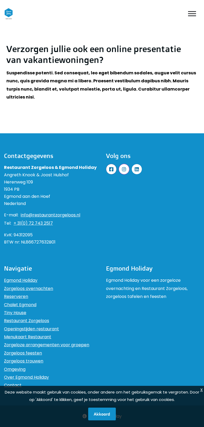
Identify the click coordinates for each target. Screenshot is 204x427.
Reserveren (16, 296)
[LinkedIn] (136, 169)
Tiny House (15, 313)
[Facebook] (111, 169)
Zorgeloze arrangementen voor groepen (46, 345)
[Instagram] (124, 169)
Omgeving (15, 369)
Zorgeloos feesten (23, 353)
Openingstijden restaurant (31, 329)
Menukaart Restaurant (27, 337)
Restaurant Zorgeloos (26, 321)
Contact (13, 385)
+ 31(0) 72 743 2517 (33, 223)
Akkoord (102, 414)
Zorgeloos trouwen (23, 361)
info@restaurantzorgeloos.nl (50, 215)
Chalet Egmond (20, 305)
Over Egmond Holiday (26, 377)
